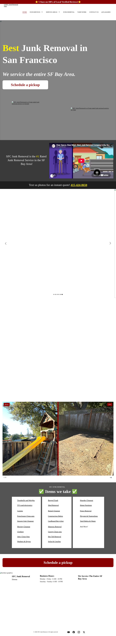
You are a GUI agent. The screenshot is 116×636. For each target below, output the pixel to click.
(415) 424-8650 (105, 12)
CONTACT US (94, 12)
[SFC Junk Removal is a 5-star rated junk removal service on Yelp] (90, 116)
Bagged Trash (53, 500)
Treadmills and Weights (26, 500)
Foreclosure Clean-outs (25, 516)
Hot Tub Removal (54, 537)
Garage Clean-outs (55, 532)
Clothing (20, 532)
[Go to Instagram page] (79, 632)
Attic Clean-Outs (23, 537)
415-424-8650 (79, 185)
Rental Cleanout (54, 511)
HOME (24, 12)
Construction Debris (55, 516)
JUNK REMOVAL (68, 12)
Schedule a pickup (25, 85)
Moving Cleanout (23, 527)
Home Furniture (86, 505)
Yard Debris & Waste (88, 521)
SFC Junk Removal (21, 576)
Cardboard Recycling (56, 521)
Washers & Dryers (24, 541)
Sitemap (14, 579)
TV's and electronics (24, 505)
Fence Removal (85, 511)
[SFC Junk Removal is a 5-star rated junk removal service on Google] (28, 116)
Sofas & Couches (54, 541)
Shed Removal (53, 505)
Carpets (20, 511)
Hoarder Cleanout (86, 500)
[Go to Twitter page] (84, 632)
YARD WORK (81, 12)
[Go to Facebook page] (74, 632)
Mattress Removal (55, 527)
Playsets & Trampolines (89, 516)
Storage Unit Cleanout (25, 521)
